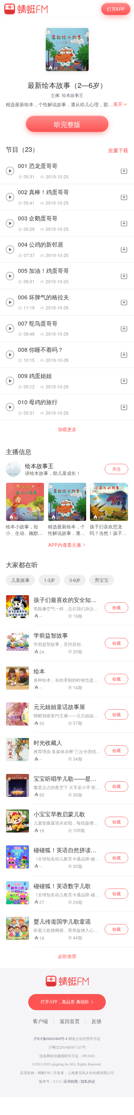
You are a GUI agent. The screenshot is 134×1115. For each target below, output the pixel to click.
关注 (116, 469)
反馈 (96, 1021)
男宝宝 (102, 580)
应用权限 (71, 1081)
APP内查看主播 (64, 544)
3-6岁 (74, 580)
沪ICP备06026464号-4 (50, 1039)
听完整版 (67, 124)
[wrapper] (67, 557)
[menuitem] (120, 104)
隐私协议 (88, 1081)
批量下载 (118, 150)
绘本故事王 (72, 95)
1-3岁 (49, 580)
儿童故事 (20, 580)
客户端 (40, 1021)
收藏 (116, 607)
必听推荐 (67, 956)
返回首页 (70, 1021)
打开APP (115, 9)
